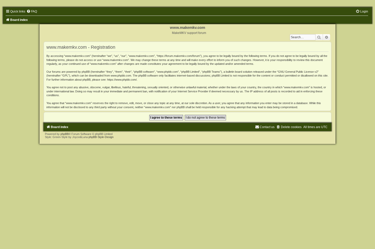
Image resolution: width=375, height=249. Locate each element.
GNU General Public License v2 (298, 71)
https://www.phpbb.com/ (122, 79)
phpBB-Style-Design (101, 137)
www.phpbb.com (121, 75)
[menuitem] (32, 11)
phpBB (64, 133)
